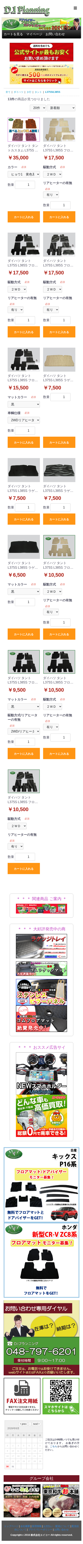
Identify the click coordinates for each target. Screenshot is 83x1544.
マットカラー (17, 397)
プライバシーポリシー (40, 1529)
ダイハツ (18, 92)
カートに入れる (24, 217)
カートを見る (13, 34)
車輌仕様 (14, 413)
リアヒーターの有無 (57, 183)
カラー (12, 167)
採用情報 (37, 1526)
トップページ (11, 1526)
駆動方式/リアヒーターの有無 (22, 717)
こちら (53, 1446)
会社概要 (25, 1526)
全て (8, 92)
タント (38, 92)
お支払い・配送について (56, 1526)
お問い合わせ (55, 34)
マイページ (34, 34)
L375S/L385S (52, 92)
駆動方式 (49, 167)
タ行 (29, 92)
